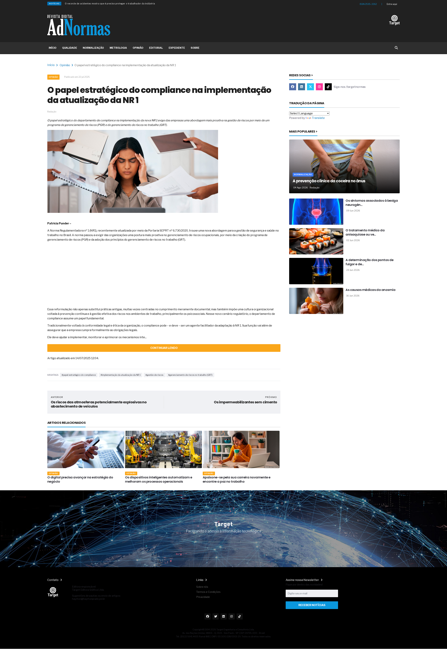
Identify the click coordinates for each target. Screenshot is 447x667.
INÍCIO (52, 47)
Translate (318, 118)
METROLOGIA (118, 47)
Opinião (65, 65)
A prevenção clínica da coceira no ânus (329, 181)
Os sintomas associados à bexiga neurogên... (372, 202)
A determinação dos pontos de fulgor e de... (369, 262)
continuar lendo (164, 348)
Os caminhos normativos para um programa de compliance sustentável (240, 479)
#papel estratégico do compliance (79, 375)
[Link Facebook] (292, 86)
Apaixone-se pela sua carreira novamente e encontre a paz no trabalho (159, 479)
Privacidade (203, 596)
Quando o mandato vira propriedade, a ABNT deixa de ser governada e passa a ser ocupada (115, 3)
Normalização (213, 473)
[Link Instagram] (319, 86)
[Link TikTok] (328, 86)
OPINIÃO (138, 47)
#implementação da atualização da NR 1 (121, 375)
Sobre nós (202, 586)
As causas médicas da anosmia (370, 290)
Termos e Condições (208, 591)
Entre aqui (392, 4)
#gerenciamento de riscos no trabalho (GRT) (190, 375)
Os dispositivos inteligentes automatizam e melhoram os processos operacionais (80, 479)
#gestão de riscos (154, 375)
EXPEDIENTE (177, 47)
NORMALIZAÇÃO (93, 47)
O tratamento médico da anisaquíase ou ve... (365, 232)
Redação (315, 187)
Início (51, 65)
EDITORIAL (156, 47)
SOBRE (195, 47)
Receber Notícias (311, 605)
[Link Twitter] (310, 86)
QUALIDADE (69, 47)
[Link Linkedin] (301, 86)
